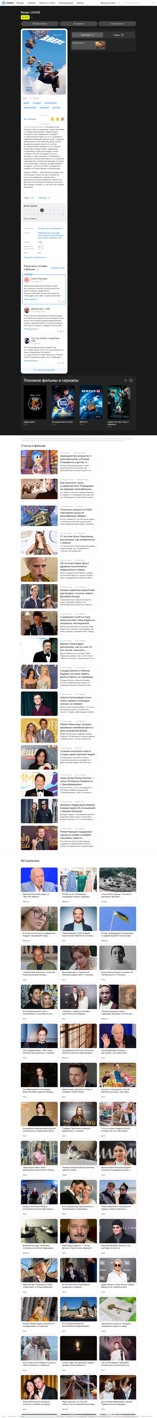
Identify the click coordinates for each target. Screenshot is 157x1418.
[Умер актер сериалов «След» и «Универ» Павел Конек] (78, 1081)
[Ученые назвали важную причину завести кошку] (78, 1159)
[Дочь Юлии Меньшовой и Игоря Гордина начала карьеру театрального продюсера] (117, 1393)
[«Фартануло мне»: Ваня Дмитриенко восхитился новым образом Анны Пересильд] (39, 1159)
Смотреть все (58, 268)
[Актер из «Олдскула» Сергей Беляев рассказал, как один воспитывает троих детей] (117, 1081)
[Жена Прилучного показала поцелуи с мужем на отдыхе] (39, 1393)
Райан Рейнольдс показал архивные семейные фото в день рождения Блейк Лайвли (76, 727)
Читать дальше (30, 299)
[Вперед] (131, 380)
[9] (59, 214)
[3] (34, 214)
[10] (63, 214)
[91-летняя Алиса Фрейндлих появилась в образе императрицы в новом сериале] (78, 1276)
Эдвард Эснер (44, 233)
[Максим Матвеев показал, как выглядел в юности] (117, 1237)
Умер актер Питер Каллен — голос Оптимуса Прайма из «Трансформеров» (77, 781)
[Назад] (125, 380)
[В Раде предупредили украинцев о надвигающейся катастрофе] (117, 925)
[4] (38, 214)
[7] (51, 214)
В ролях (27, 233)
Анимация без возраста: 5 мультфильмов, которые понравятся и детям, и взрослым (75, 459)
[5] (42, 214)
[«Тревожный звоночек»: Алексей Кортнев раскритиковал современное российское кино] (39, 964)
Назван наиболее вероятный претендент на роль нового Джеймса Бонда (77, 593)
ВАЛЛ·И (83, 422)
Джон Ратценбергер (53, 235)
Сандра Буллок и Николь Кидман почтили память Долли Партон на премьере (76, 673)
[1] (26, 214)
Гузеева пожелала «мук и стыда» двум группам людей (77, 753)
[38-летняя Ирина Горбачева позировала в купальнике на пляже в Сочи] (117, 1354)
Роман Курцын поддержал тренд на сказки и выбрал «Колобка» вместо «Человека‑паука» (76, 835)
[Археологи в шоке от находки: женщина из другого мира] (117, 1315)
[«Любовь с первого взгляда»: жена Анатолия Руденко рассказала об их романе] (78, 1003)
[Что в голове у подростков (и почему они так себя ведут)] (117, 1120)
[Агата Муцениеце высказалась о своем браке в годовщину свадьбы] (78, 1198)
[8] (55, 214)
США (40, 242)
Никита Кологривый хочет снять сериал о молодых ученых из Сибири (76, 700)
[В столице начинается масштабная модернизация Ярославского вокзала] (78, 1315)
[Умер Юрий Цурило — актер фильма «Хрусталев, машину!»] (78, 1237)
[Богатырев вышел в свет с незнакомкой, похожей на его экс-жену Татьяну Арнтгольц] (39, 1003)
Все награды (30, 119)
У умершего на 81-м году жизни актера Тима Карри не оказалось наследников (77, 620)
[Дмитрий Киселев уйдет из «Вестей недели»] (39, 886)
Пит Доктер (43, 228)
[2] (30, 214)
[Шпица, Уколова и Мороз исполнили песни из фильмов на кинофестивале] (39, 1198)
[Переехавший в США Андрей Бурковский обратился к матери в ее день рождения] (78, 925)
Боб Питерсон (55, 228)
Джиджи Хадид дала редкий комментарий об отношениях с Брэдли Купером (77, 808)
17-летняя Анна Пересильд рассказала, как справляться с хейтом (77, 539)
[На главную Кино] (9, 3)
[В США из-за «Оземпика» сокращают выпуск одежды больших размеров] (78, 886)
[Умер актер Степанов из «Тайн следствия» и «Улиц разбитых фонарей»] (39, 1276)
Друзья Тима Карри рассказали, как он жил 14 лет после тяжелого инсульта (76, 647)
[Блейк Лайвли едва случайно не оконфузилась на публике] (39, 1315)
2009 (24, 98)
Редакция (59, 1416)
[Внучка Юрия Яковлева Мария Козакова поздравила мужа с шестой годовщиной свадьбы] (117, 1159)
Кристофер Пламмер (47, 238)
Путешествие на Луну (62, 422)
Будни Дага (29, 422)
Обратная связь (147, 1416)
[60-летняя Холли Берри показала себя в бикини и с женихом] (39, 1354)
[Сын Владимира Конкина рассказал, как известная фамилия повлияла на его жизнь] (117, 1042)
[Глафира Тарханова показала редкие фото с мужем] (78, 1120)
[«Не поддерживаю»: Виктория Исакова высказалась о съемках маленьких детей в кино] (39, 1042)
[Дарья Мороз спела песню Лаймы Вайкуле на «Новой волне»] (117, 1276)
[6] (46, 214)
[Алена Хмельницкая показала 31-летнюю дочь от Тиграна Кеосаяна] (117, 964)
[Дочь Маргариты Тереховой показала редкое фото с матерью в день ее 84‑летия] (78, 964)
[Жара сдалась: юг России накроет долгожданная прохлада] (78, 1393)
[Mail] (3, 3)
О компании (11, 1416)
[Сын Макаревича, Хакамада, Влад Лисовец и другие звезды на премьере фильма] (39, 1081)
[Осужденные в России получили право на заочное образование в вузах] (78, 1042)
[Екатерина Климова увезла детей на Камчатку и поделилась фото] (39, 1120)
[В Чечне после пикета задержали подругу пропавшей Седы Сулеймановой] (39, 925)
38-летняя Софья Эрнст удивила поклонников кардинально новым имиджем (74, 566)
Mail (3, 1416)
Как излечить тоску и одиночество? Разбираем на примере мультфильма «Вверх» (76, 486)
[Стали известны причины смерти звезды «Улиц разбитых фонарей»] (78, 1354)
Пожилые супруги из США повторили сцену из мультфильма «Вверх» (76, 512)
